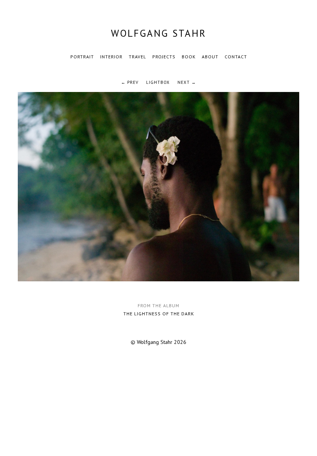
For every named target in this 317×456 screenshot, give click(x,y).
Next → (186, 82)
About (210, 57)
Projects (164, 57)
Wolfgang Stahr (158, 33)
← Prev (129, 82)
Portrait (82, 57)
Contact (236, 57)
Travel (137, 57)
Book (189, 57)
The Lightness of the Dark (158, 313)
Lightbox (158, 82)
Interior (111, 57)
